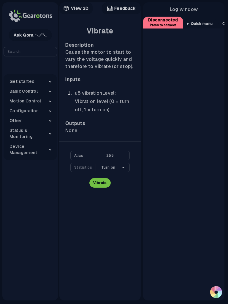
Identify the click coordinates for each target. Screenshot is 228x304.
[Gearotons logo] (30, 15)
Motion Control (25, 101)
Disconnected (163, 22)
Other (16, 120)
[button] (216, 292)
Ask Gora (23, 35)
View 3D (80, 8)
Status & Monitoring (21, 133)
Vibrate (100, 182)
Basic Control (24, 91)
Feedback (125, 8)
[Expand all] (30, 67)
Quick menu (202, 23)
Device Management (23, 149)
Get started (22, 81)
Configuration (24, 110)
